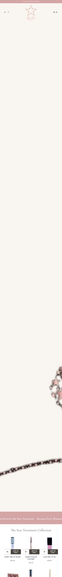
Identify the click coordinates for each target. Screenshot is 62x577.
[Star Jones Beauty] (31, 12)
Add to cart (16, 551)
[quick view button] (7, 551)
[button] (5, 12)
